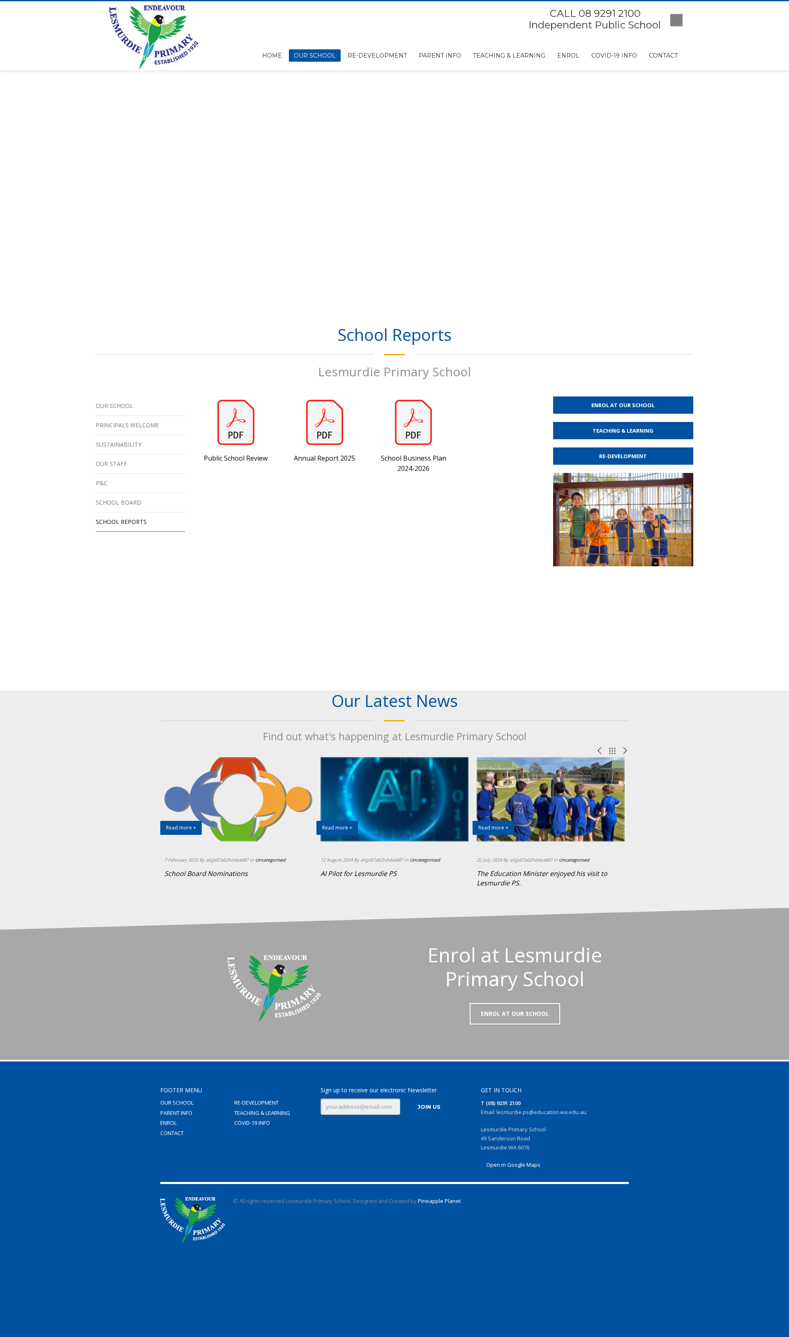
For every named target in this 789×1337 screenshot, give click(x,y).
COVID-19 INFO (252, 1122)
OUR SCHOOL (177, 1102)
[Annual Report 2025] (324, 422)
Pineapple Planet (439, 1201)
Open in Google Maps (512, 1164)
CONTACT (172, 1133)
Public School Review (236, 458)
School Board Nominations (206, 873)
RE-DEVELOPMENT (256, 1102)
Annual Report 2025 (324, 458)
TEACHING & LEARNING (262, 1113)
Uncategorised (270, 860)
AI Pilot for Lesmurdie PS (359, 873)
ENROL (168, 1122)
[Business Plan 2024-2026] (413, 422)
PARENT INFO (176, 1113)
